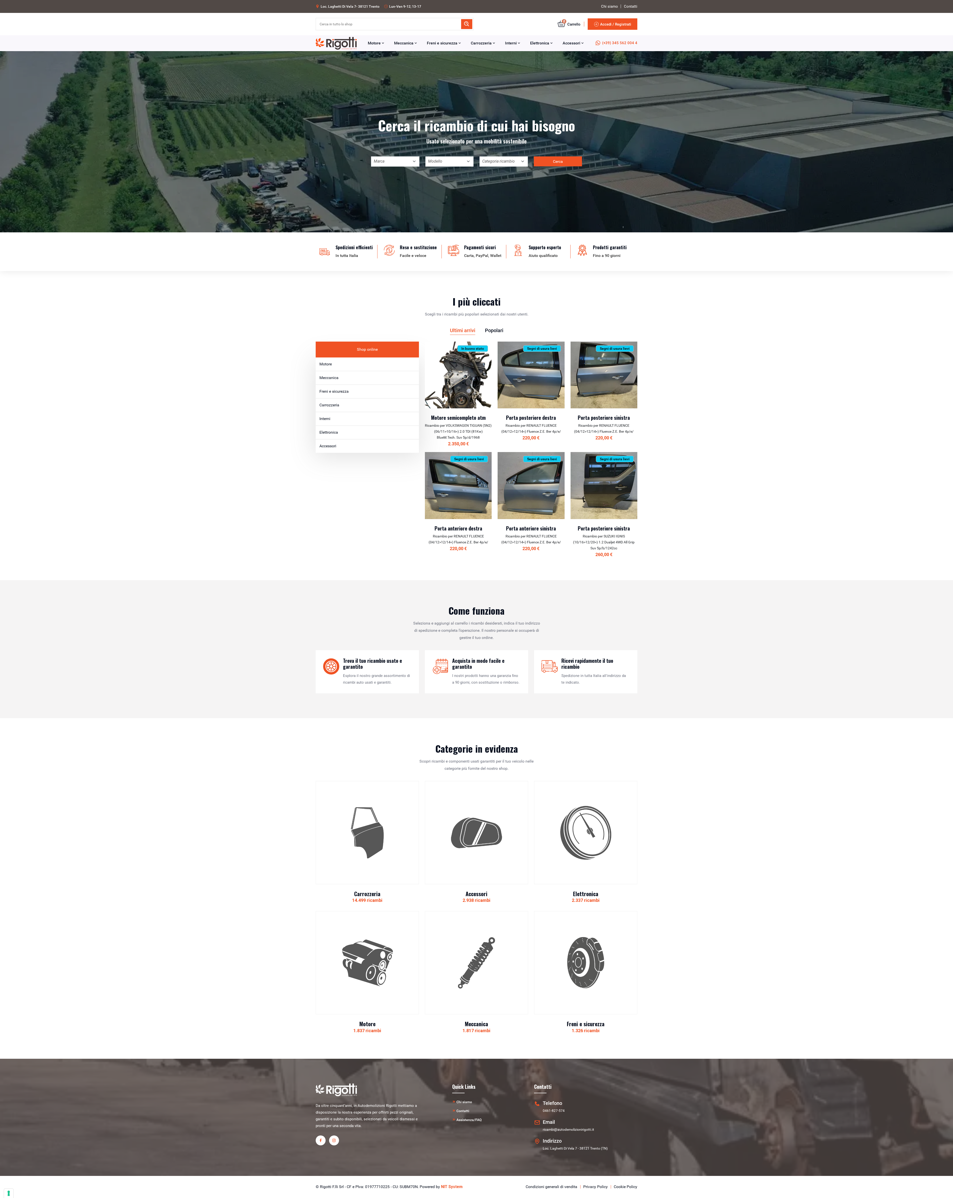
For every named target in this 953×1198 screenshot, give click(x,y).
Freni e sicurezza (442, 43)
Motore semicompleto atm (458, 417)
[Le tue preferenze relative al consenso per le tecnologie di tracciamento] (8, 1193)
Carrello (571, 24)
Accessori (572, 43)
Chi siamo (609, 6)
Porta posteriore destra (531, 417)
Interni (511, 43)
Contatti (630, 6)
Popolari (494, 330)
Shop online (367, 349)
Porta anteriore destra (458, 528)
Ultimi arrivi (462, 330)
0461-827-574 (554, 1111)
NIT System (452, 1186)
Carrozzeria (482, 43)
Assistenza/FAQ (469, 1120)
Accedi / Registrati (615, 24)
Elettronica (540, 43)
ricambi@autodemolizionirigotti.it (568, 1129)
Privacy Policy (595, 1186)
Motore (375, 43)
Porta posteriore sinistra (604, 417)
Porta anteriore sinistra (531, 528)
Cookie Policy (625, 1186)
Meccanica (404, 43)
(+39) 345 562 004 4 (619, 43)
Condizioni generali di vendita (551, 1186)
